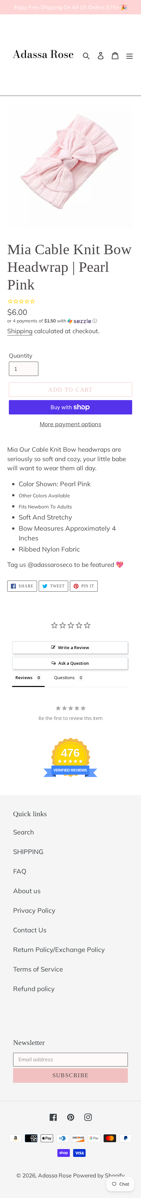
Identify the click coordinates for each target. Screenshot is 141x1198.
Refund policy (34, 989)
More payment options (70, 424)
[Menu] (129, 55)
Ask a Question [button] (73, 663)
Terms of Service (38, 969)
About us (27, 891)
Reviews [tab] (23, 677)
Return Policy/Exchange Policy (59, 949)
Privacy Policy (34, 910)
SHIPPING (28, 852)
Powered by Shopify (99, 1175)
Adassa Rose (54, 1175)
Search (23, 832)
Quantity (20, 355)
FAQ (19, 871)
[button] (70, 321)
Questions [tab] (64, 677)
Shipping (19, 331)
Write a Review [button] (73, 647)
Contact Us (30, 930)
